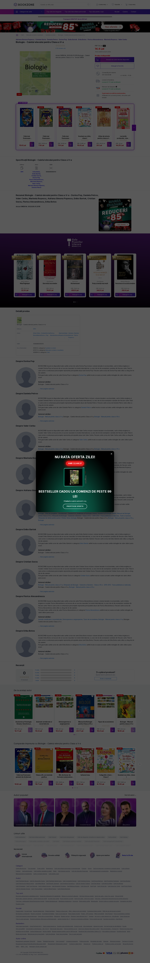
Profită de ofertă (75, 506)
